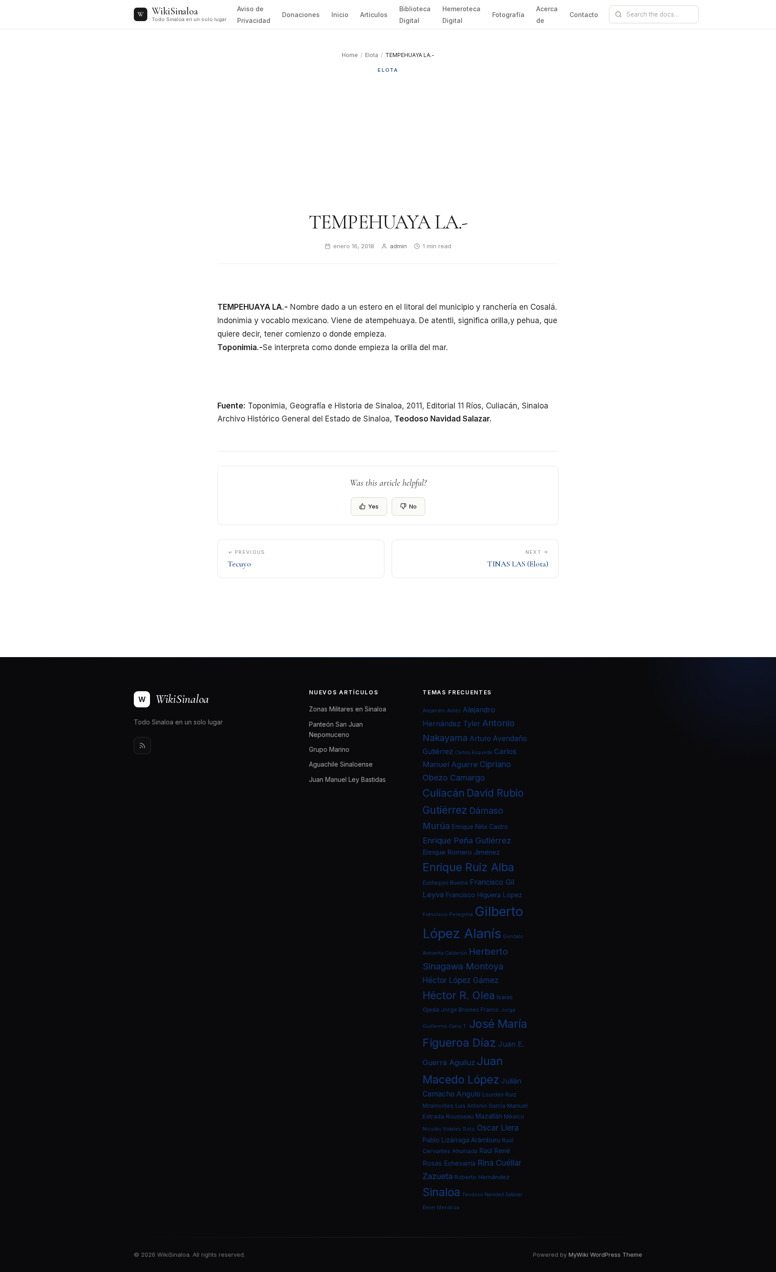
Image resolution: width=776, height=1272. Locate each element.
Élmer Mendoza (441, 1208)
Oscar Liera (498, 1127)
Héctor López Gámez (460, 980)
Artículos (374, 14)
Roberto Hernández (482, 1176)
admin (398, 246)
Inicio (339, 14)
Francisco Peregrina (448, 914)
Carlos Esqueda (473, 752)
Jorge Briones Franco (470, 1009)
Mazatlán (489, 1116)
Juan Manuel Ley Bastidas (347, 779)
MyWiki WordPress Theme (605, 1254)
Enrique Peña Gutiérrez (467, 840)
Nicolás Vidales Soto (449, 1129)
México (514, 1116)
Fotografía (508, 14)
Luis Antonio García (480, 1106)
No (413, 506)
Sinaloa (441, 1192)
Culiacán (444, 793)
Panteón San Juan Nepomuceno (336, 729)
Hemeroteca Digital (461, 14)
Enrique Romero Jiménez (461, 852)
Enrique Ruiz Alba (468, 867)
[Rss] (142, 745)
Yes (373, 506)
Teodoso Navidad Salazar (492, 1194)
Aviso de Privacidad (253, 14)
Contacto (583, 14)
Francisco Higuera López (483, 895)
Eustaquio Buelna (445, 882)
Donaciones (301, 14)
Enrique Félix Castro (480, 826)
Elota (371, 55)
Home (350, 55)
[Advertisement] (388, 142)
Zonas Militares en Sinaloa (347, 709)
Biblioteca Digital (415, 14)
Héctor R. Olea (459, 995)
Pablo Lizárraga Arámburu (461, 1140)
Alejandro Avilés (442, 711)
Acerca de (547, 14)
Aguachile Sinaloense (341, 764)
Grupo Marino (329, 749)
